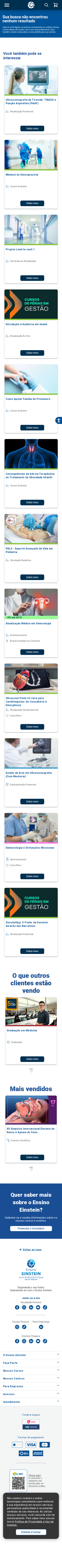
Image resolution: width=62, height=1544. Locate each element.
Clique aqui (35, 1475)
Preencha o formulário (31, 1228)
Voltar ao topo (32, 1249)
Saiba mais (32, 128)
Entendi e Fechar (31, 1532)
